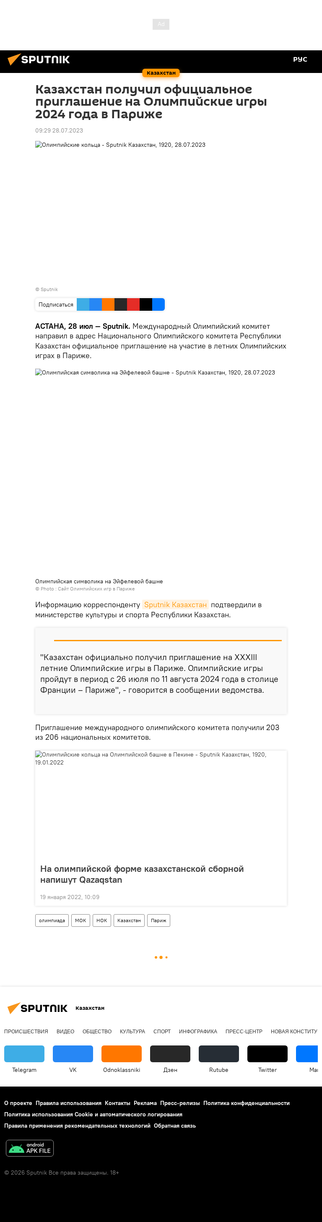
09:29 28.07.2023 (59, 130)
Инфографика (198, 1032)
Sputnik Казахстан (175, 604)
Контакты (117, 1103)
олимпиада (52, 920)
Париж (158, 920)
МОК (80, 920)
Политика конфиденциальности (246, 1103)
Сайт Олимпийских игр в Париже (96, 588)
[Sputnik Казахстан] (41, 66)
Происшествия (26, 1032)
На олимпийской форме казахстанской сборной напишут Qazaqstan (142, 874)
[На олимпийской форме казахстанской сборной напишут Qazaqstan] (161, 804)
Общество (97, 1032)
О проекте (18, 1103)
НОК (101, 920)
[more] (277, 704)
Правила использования (68, 1103)
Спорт (162, 1032)
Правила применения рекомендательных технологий (77, 1125)
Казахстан (129, 920)
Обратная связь (175, 1125)
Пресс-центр (244, 1032)
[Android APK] (29, 1149)
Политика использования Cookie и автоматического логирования (93, 1114)
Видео (65, 1032)
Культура (132, 1032)
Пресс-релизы (180, 1103)
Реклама (145, 1103)
